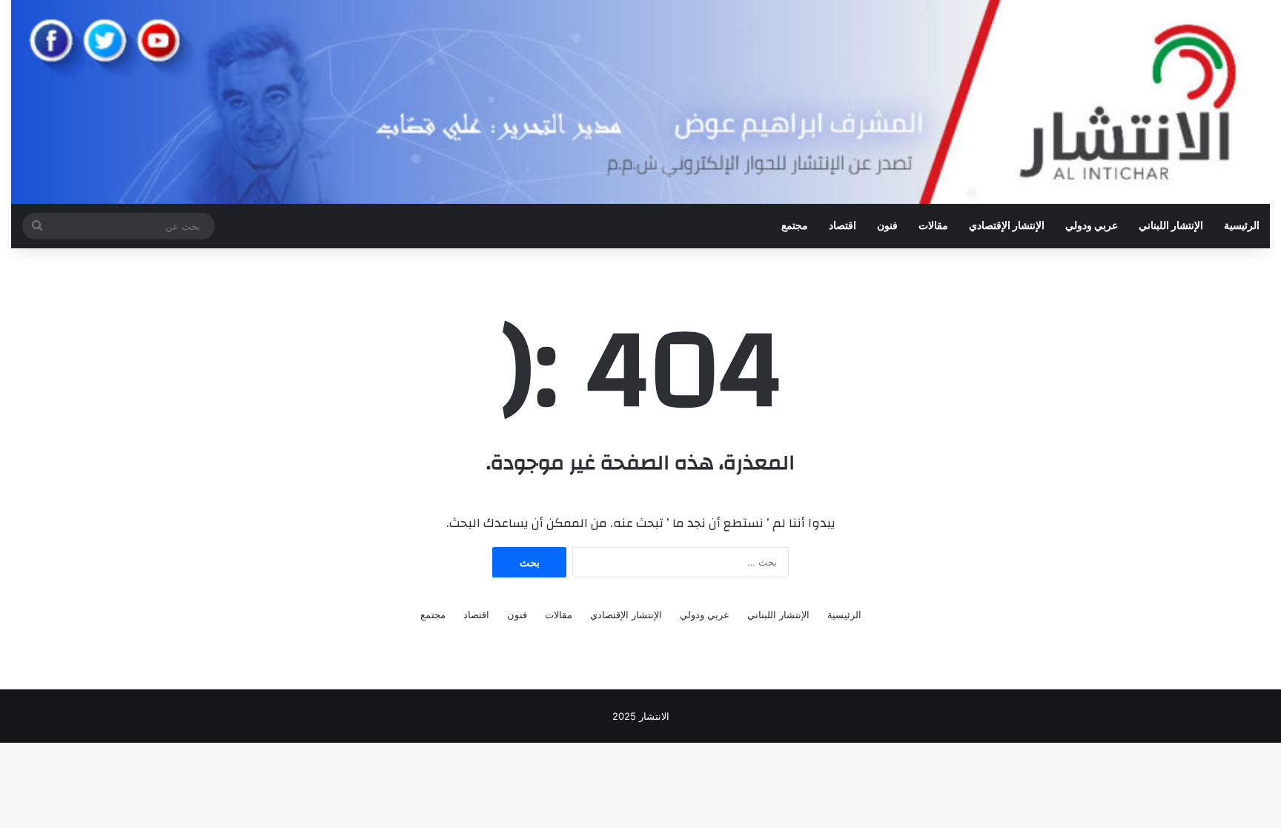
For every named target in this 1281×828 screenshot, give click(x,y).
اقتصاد (842, 226)
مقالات (933, 226)
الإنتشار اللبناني (1171, 226)
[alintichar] (640, 102)
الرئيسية (1242, 226)
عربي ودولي (1091, 226)
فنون (887, 226)
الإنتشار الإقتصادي (1007, 226)
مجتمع (794, 226)
